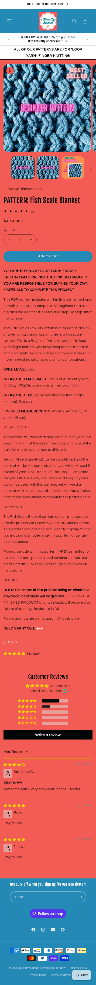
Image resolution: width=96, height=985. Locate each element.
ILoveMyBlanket (29, 967)
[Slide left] (5, 169)
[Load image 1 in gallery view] (22, 167)
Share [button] (13, 642)
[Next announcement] (87, 39)
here (39, 628)
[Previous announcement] (8, 39)
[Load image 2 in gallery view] (48, 167)
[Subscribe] (80, 896)
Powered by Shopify (53, 967)
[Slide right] (91, 169)
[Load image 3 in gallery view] (73, 167)
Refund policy (78, 968)
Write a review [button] (48, 735)
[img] (14, 765)
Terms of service (61, 975)
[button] (9, 21)
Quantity (9, 230)
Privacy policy (38, 975)
